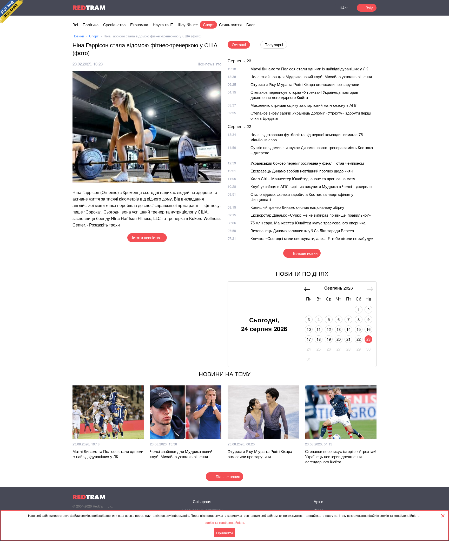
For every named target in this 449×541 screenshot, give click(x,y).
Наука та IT (163, 24)
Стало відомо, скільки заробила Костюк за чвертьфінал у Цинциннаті (301, 196)
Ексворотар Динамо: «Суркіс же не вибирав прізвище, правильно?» (310, 215)
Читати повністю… (147, 237)
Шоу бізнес (188, 24)
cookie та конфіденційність (225, 522)
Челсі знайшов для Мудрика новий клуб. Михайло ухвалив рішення (311, 76)
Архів (318, 501)
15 (358, 329)
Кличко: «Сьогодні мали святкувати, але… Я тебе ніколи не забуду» (311, 238)
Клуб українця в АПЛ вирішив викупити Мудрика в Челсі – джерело (311, 186)
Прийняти (224, 532)
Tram (89, 7)
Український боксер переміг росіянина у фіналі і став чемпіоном (307, 163)
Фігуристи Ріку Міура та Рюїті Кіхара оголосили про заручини (304, 84)
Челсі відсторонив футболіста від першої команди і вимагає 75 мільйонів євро (306, 137)
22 (358, 339)
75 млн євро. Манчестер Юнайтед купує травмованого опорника (307, 222)
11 (318, 329)
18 (318, 339)
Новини (78, 36)
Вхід (369, 7)
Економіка (139, 24)
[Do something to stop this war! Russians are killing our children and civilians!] (11, 11)
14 (348, 329)
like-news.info (209, 63)
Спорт (208, 24)
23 (368, 339)
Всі (75, 24)
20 (338, 339)
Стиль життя (230, 24)
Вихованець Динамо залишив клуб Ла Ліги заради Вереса (302, 230)
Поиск (324, 8)
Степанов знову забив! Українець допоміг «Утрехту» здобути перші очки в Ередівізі (310, 115)
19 (329, 339)
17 (309, 339)
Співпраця (202, 501)
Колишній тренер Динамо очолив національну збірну (297, 207)
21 (348, 339)
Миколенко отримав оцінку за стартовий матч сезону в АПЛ (304, 105)
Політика (90, 24)
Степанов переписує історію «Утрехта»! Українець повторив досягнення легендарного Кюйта (304, 94)
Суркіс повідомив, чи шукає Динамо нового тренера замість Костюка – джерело (311, 150)
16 (368, 329)
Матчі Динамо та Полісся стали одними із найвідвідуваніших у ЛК (309, 68)
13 (338, 329)
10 (309, 329)
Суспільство (114, 24)
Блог (250, 24)
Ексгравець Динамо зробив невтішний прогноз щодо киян (301, 170)
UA (342, 7)
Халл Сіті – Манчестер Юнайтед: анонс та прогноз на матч (302, 178)
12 (329, 329)
